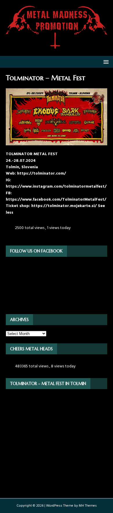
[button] (105, 61)
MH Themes (88, 506)
